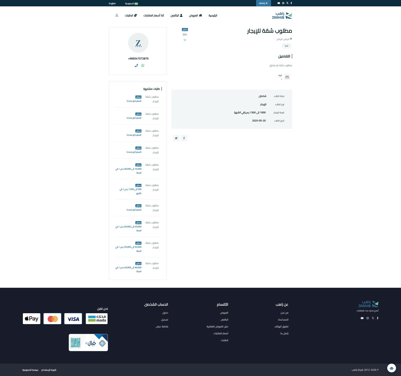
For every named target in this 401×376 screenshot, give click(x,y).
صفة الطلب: (279, 96)
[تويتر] (287, 3)
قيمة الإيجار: (278, 113)
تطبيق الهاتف (281, 326)
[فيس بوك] (291, 3)
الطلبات (129, 15)
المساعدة (283, 319)
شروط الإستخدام (49, 370)
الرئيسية (213, 15)
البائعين (175, 15)
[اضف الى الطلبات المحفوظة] (185, 40)
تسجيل (164, 319)
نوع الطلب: (279, 104)
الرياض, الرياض (283, 39)
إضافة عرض (162, 326)
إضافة (262, 3)
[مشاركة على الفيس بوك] (184, 138)
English (112, 3)
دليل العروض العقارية (217, 326)
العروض (193, 15)
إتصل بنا (284, 333)
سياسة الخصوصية (30, 370)
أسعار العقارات (151, 15)
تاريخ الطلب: (279, 121)
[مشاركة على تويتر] (176, 138)
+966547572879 (138, 58)
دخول (165, 312)
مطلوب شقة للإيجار (152, 99)
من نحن (284, 312)
